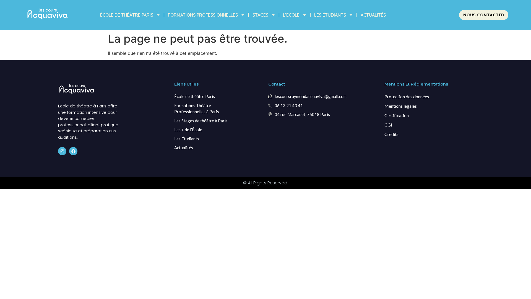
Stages (260, 15)
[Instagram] (62, 151)
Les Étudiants (330, 15)
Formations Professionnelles (203, 15)
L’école (291, 15)
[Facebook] (73, 151)
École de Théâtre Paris (126, 15)
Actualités (373, 15)
